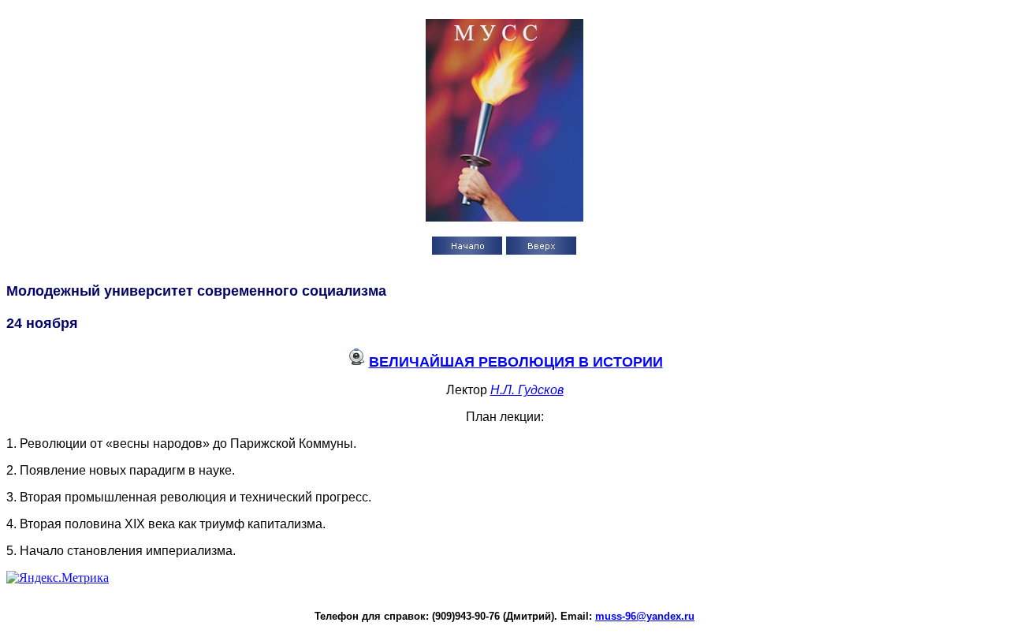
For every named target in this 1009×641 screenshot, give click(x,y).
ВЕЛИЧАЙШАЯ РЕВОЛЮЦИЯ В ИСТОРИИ (516, 362)
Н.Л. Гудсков (527, 390)
